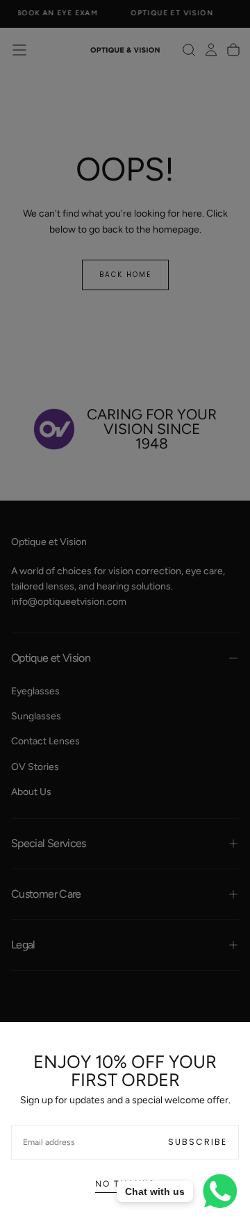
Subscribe (197, 1142)
